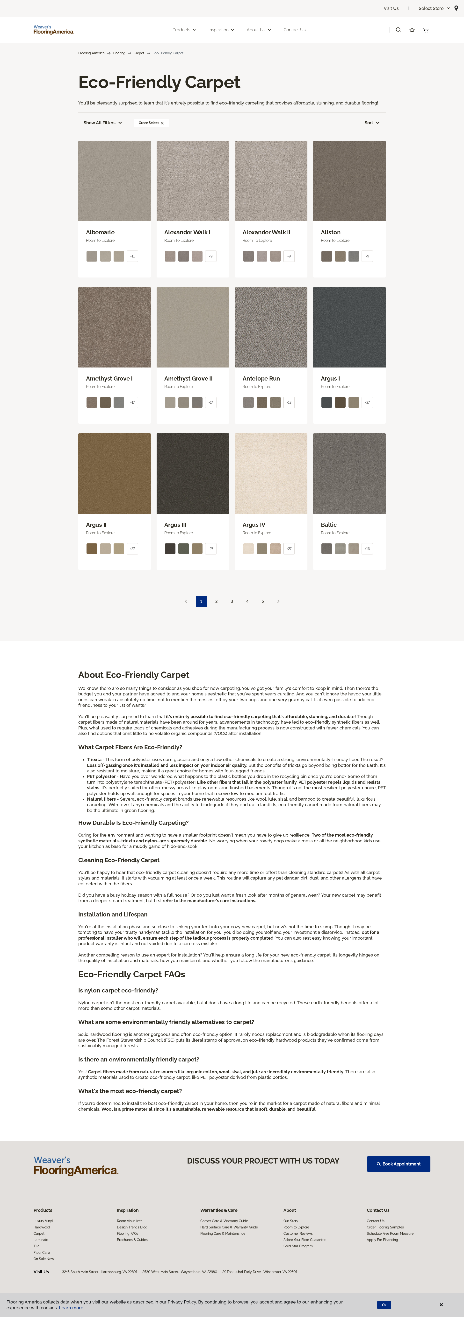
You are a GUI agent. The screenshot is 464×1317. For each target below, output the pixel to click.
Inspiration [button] (219, 29)
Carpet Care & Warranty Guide (224, 1221)
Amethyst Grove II (188, 378)
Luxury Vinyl (43, 1221)
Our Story (290, 1221)
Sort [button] (369, 122)
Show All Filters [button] (100, 122)
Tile (36, 1246)
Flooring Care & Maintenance (222, 1233)
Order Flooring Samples (385, 1227)
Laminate (41, 1240)
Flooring (119, 53)
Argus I (330, 378)
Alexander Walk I (187, 232)
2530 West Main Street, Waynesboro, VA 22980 (179, 1272)
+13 (289, 402)
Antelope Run (261, 378)
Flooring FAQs (127, 1233)
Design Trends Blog (132, 1227)
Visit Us (391, 8)
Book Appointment (402, 1163)
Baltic (329, 524)
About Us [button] (256, 29)
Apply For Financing (382, 1240)
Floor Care (42, 1253)
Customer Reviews (298, 1233)
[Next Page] (278, 601)
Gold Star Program (298, 1246)
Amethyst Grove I (109, 378)
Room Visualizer (129, 1221)
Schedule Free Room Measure (390, 1233)
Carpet (139, 53)
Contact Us (295, 29)
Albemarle (100, 232)
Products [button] (181, 29)
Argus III (175, 524)
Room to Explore (296, 1227)
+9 (210, 256)
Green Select (149, 123)
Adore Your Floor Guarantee (304, 1240)
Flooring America (91, 53)
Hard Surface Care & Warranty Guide (229, 1227)
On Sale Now (44, 1259)
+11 (132, 256)
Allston (331, 232)
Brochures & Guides (132, 1240)
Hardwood (42, 1227)
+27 (367, 402)
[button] (434, 8)
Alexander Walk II (266, 232)
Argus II (96, 524)
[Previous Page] (186, 601)
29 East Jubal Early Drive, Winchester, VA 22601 (259, 1272)
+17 (132, 402)
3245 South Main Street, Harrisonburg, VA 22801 (99, 1272)
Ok (384, 1305)
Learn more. (71, 1307)
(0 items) (425, 30)
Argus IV (254, 524)
